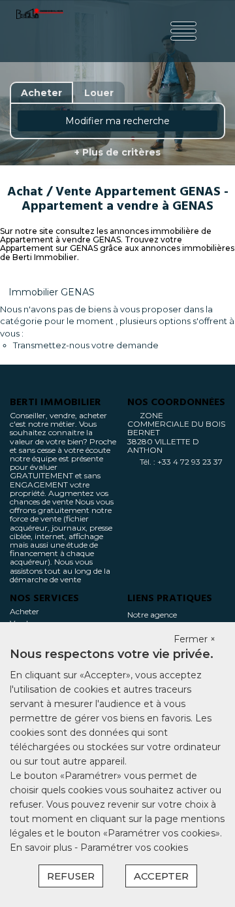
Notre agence (152, 614)
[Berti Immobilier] (39, 31)
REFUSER (71, 876)
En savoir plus (42, 847)
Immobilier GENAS (51, 292)
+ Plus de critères (117, 152)
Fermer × (194, 639)
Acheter (24, 611)
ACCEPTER (161, 876)
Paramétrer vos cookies (134, 847)
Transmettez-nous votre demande (86, 345)
